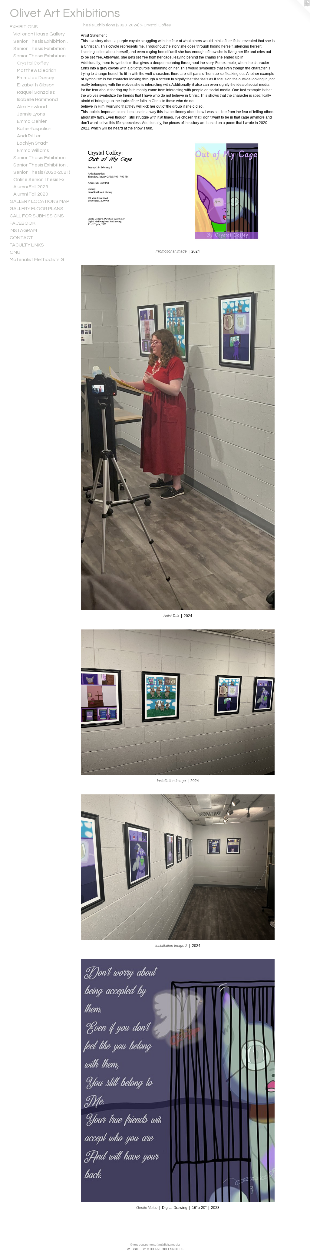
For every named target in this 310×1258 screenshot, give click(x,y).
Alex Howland (32, 106)
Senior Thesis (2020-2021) (41, 172)
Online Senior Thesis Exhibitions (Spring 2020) (41, 179)
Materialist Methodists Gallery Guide (40, 259)
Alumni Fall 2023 (30, 186)
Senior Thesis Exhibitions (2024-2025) (41, 48)
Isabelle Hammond (37, 99)
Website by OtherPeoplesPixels (155, 1249)
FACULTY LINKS (27, 245)
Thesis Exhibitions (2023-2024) (110, 25)
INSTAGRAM (23, 230)
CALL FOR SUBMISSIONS (37, 215)
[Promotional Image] (178, 191)
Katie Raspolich (34, 128)
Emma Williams (33, 150)
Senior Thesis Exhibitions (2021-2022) (41, 165)
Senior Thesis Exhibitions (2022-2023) (41, 157)
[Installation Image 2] (178, 867)
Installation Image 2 (171, 946)
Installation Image (171, 781)
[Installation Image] (178, 702)
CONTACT (21, 237)
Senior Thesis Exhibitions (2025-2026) (41, 41)
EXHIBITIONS (24, 26)
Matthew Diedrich (36, 70)
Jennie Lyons (31, 114)
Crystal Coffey (33, 63)
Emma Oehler (32, 121)
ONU (15, 252)
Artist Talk (171, 616)
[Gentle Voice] (178, 1080)
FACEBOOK (22, 223)
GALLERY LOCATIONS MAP (39, 201)
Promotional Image (171, 251)
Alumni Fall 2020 (30, 194)
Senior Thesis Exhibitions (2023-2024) (41, 55)
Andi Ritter (29, 135)
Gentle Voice (146, 1208)
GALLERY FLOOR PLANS (36, 208)
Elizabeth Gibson (35, 84)
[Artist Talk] (178, 437)
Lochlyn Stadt (32, 143)
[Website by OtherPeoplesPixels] (298, 12)
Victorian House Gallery (39, 34)
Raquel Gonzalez (36, 92)
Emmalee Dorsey (35, 77)
